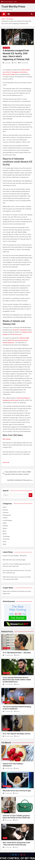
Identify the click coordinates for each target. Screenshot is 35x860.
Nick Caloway (7, 439)
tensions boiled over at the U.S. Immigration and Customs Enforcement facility (16, 72)
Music (4, 531)
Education (6, 512)
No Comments (24, 63)
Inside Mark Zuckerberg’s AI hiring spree (19, 480)
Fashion (5, 518)
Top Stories (6, 47)
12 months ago (8, 655)
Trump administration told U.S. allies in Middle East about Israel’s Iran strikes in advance (17, 473)
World (4, 544)
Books (4, 507)
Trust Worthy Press (13, 6)
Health (4, 523)
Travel (4, 541)
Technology (6, 536)
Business (5, 510)
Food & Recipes (7, 520)
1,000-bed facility (24, 338)
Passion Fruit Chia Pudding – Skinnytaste (15, 555)
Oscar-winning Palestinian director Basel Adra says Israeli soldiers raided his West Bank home (17, 680)
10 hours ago (8, 793)
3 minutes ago (8, 768)
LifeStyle (5, 526)
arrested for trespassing (19, 330)
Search (30, 495)
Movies (5, 528)
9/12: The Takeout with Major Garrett (16, 734)
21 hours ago (8, 847)
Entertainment (7, 515)
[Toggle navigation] (8, 14)
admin (15, 63)
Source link (6, 462)
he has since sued (16, 334)
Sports (5, 533)
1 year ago (7, 63)
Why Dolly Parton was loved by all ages (14, 560)
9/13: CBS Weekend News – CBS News (17, 653)
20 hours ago (8, 820)
